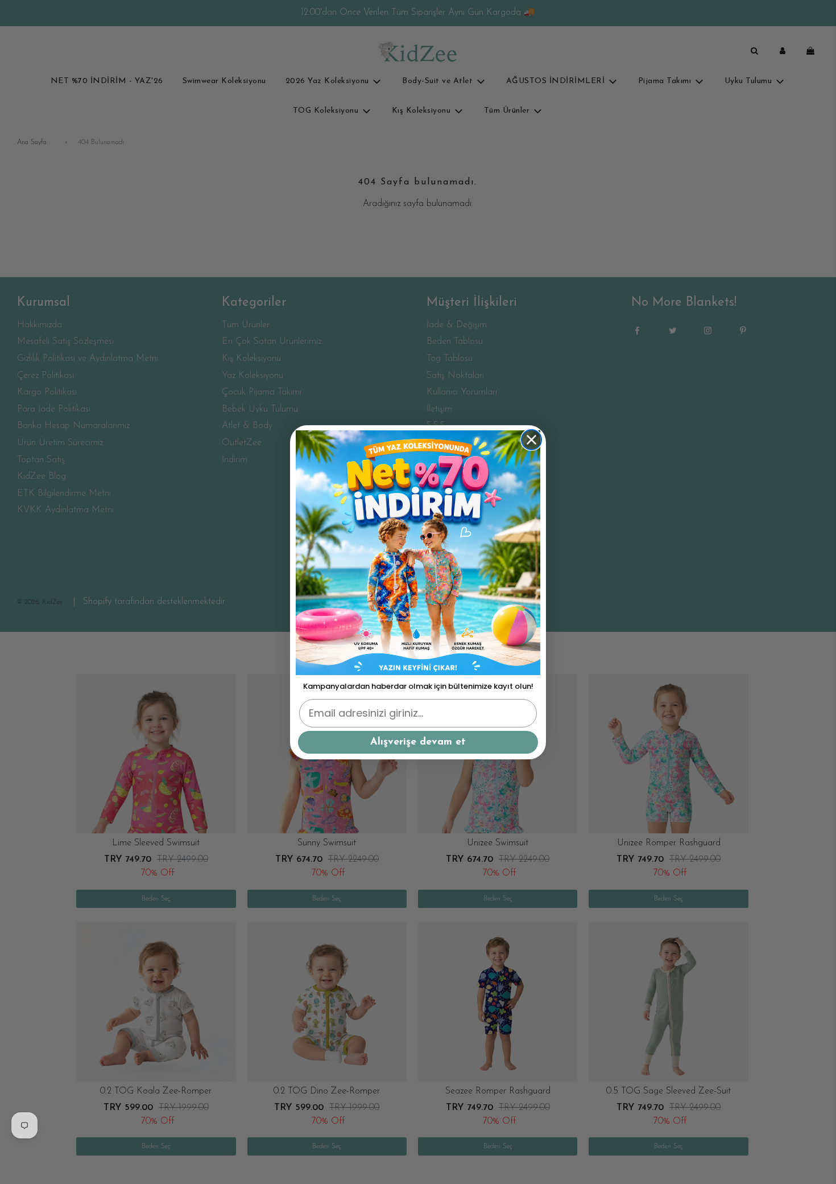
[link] (418, 552)
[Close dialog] (531, 440)
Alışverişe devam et (418, 742)
